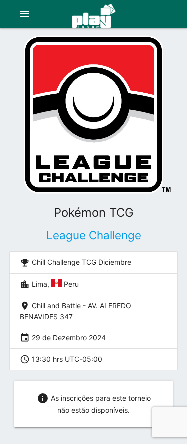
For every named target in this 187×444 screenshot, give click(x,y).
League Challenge (93, 235)
